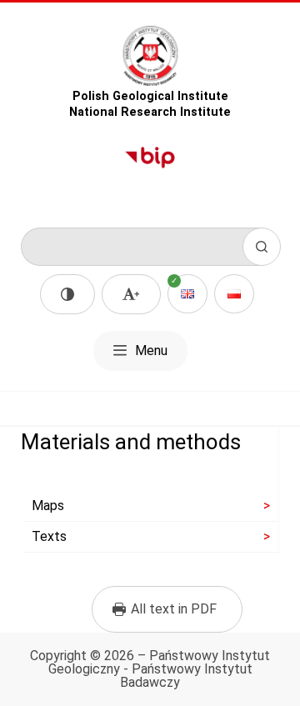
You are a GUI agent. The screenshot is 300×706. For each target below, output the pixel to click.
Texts (49, 536)
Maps (48, 505)
